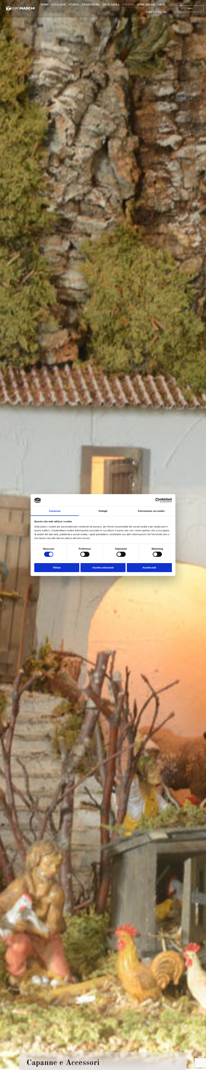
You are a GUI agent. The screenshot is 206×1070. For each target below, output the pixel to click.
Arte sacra (110, 5)
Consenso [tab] (55, 511)
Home (44, 5)
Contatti (153, 12)
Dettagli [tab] (103, 511)
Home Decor (146, 5)
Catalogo (58, 5)
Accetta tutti (149, 567)
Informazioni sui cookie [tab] (151, 511)
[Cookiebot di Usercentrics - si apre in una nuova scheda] (158, 500)
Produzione (90, 5)
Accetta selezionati (103, 567)
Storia (74, 5)
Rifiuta (57, 567)
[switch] (84, 554)
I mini (161, 5)
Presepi (128, 5)
